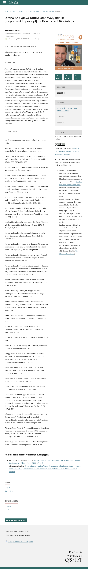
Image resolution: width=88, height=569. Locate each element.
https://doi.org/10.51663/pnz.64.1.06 (22, 46)
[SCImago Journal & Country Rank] (19, 542)
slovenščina (9, 491)
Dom (6, 12)
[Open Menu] (4, 2)
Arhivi (12, 12)
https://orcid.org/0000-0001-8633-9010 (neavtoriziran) (23, 39)
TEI (77, 79)
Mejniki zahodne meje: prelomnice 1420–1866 (52, 460)
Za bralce (8, 506)
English (7, 488)
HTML (67, 79)
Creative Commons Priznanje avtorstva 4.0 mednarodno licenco (67, 151)
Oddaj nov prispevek (16, 520)
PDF (58, 79)
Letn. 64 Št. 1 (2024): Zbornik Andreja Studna (35, 12)
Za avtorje (8, 510)
